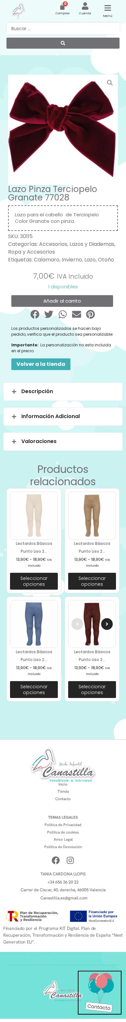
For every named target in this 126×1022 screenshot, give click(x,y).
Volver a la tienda (40, 364)
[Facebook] (56, 860)
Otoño (106, 259)
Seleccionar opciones (33, 581)
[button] (35, 314)
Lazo (90, 259)
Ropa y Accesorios (31, 252)
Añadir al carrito (62, 300)
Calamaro (46, 259)
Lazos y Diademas (91, 244)
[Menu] (107, 8)
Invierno (72, 259)
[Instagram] (70, 860)
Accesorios (53, 244)
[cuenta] (85, 6)
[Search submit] (63, 43)
